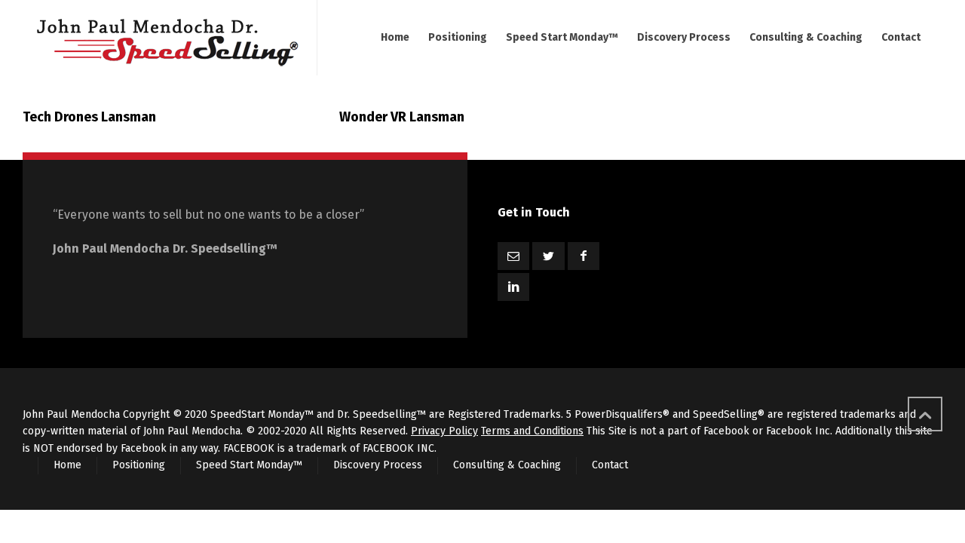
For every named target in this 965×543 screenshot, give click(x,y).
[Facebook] (583, 256)
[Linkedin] (513, 287)
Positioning (138, 465)
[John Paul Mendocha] (167, 37)
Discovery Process (377, 465)
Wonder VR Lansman (401, 117)
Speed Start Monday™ (249, 465)
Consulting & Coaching (507, 465)
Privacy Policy (444, 431)
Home (67, 465)
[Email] (513, 256)
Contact (610, 465)
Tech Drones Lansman (89, 117)
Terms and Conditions (532, 431)
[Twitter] (548, 256)
